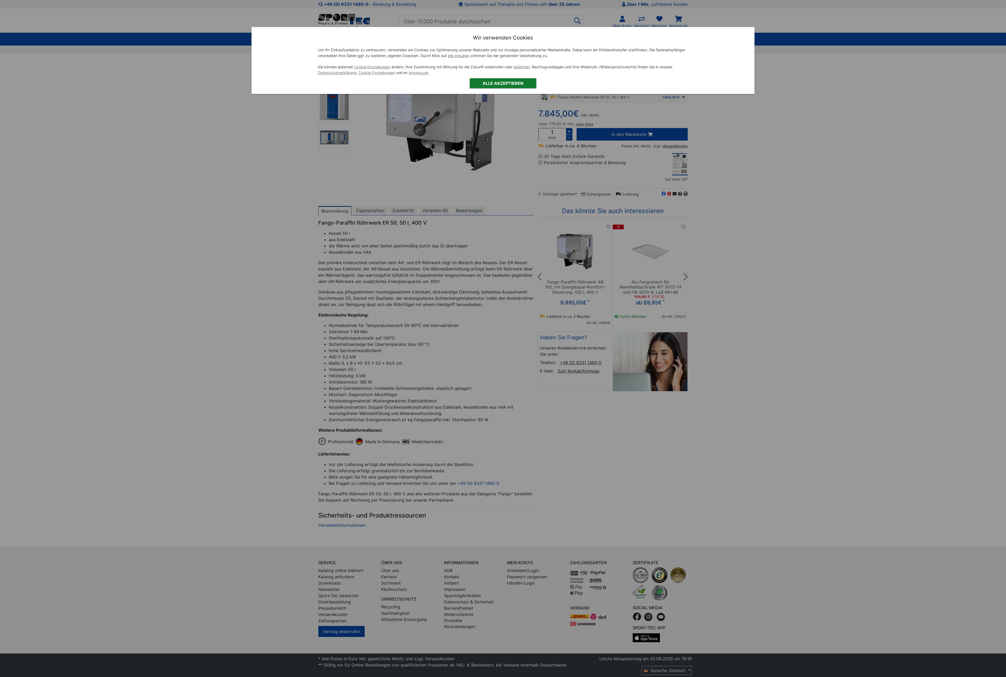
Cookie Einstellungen (372, 67)
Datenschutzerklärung (337, 72)
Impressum (419, 72)
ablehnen (522, 67)
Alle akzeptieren (503, 83)
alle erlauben (458, 55)
